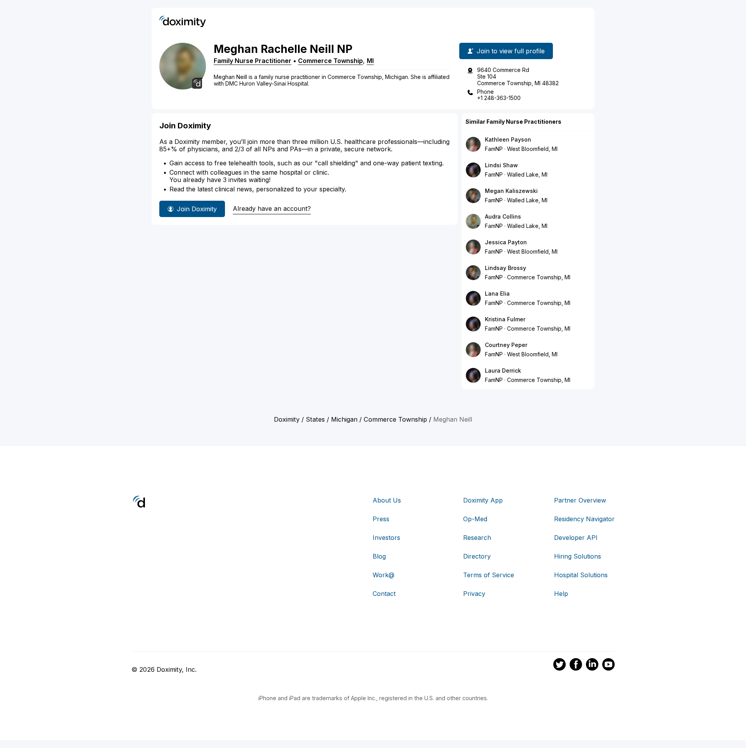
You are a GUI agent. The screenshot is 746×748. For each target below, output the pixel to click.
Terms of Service (488, 575)
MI (370, 61)
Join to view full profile (511, 51)
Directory (477, 556)
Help (561, 593)
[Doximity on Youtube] (608, 665)
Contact (384, 593)
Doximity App (483, 500)
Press (381, 519)
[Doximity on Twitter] (559, 665)
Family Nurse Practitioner (252, 61)
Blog (379, 556)
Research (477, 537)
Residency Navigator (584, 519)
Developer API (576, 537)
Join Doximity (197, 209)
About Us (387, 500)
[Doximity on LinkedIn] (592, 665)
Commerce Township (330, 61)
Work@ (383, 575)
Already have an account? (272, 208)
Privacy (474, 593)
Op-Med (475, 519)
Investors (386, 537)
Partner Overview (580, 500)
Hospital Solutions (581, 575)
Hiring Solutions (577, 556)
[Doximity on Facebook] (576, 665)
